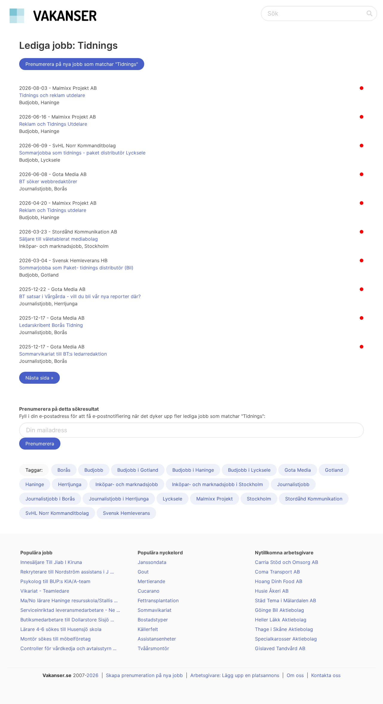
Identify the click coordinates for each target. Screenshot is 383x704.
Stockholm (259, 499)
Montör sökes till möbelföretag (55, 639)
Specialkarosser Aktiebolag (286, 639)
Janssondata (152, 562)
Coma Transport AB (277, 572)
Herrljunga (69, 484)
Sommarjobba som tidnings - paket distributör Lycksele (82, 153)
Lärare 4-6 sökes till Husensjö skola (60, 629)
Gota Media (298, 470)
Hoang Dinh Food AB (278, 581)
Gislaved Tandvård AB (280, 648)
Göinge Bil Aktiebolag (279, 610)
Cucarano (148, 591)
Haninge (34, 484)
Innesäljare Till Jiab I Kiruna (51, 562)
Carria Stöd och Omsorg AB (286, 562)
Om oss (295, 675)
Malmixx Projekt (214, 499)
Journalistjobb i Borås (50, 499)
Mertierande (151, 581)
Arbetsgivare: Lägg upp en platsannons (234, 675)
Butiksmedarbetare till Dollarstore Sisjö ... (67, 620)
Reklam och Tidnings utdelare (52, 210)
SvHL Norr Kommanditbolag (57, 513)
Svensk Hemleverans (126, 513)
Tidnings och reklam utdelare (52, 95)
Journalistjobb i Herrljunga (119, 499)
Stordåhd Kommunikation (313, 499)
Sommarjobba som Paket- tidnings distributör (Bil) (76, 268)
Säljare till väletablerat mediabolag (58, 239)
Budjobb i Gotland (137, 470)
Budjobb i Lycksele (249, 470)
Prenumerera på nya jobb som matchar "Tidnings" (81, 64)
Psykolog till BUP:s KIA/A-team (55, 581)
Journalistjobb (293, 484)
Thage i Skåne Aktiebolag (284, 629)
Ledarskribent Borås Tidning (51, 325)
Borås (63, 470)
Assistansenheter (157, 639)
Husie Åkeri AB (271, 591)
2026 (92, 675)
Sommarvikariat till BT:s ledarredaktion (63, 354)
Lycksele (172, 499)
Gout (143, 572)
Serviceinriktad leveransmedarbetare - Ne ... (70, 610)
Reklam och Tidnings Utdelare (53, 124)
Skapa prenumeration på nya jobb (144, 675)
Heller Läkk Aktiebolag (280, 620)
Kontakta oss (326, 675)
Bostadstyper (153, 620)
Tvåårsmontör (153, 648)
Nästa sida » (39, 378)
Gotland (334, 470)
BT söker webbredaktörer (48, 181)
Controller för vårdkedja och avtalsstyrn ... (68, 648)
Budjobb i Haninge (193, 470)
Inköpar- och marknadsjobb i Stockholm (217, 484)
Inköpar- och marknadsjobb (126, 484)
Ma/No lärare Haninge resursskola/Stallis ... (69, 600)
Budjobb (93, 470)
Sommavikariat (154, 610)
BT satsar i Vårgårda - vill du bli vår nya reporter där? (80, 296)
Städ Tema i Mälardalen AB (285, 600)
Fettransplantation (158, 600)
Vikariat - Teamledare (44, 591)
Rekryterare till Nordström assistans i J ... (67, 572)
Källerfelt (148, 629)
